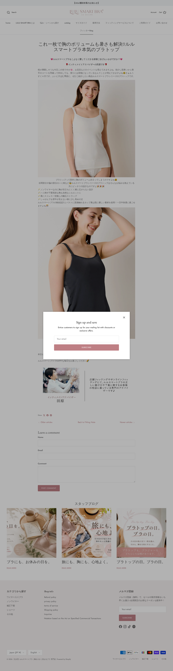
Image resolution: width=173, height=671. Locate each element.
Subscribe (86, 347)
